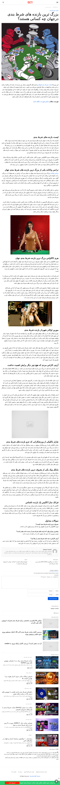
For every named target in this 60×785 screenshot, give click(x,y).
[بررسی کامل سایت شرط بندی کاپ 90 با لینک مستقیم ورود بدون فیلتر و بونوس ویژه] (50, 635)
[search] (3, 2)
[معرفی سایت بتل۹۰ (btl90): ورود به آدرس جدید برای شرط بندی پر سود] (47, 724)
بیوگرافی (30, 735)
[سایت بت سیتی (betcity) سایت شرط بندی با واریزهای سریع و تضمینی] (47, 709)
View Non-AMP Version (35, 776)
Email (56, 594)
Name (56, 590)
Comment (56, 575)
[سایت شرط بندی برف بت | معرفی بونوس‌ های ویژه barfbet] (47, 662)
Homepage (55, 7)
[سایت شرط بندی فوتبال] (30, 2)
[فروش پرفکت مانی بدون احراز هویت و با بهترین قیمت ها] (47, 678)
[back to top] (56, 781)
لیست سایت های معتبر (28, 657)
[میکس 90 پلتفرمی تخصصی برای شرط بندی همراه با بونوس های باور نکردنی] (50, 623)
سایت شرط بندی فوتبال (45, 85)
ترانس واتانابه (54, 173)
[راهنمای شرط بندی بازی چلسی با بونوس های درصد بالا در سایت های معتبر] (47, 693)
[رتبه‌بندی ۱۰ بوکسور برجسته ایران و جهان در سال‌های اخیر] (47, 740)
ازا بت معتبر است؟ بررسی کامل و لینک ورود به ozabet (23, 643)
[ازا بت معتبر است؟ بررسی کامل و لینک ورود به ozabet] (50, 646)
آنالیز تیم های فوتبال (28, 688)
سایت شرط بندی (48, 7)
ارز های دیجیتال (28, 672)
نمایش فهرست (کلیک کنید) (41, 101)
